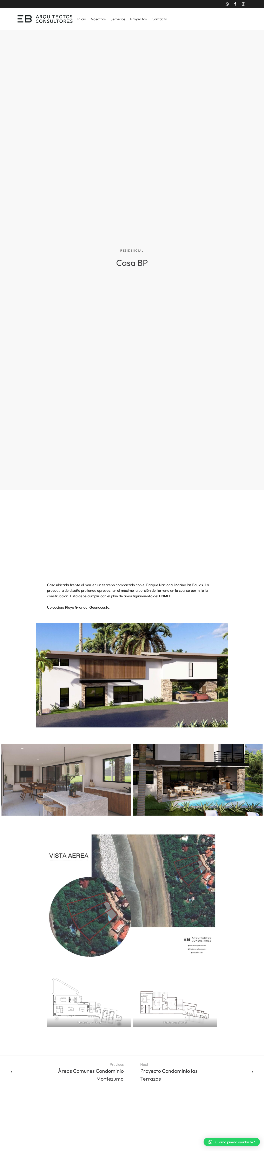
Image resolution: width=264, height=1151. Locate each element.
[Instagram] (243, 4)
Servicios (118, 19)
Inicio (81, 19)
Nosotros (98, 19)
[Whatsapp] (227, 4)
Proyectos (138, 19)
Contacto (159, 19)
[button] (232, 1142)
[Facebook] (235, 4)
